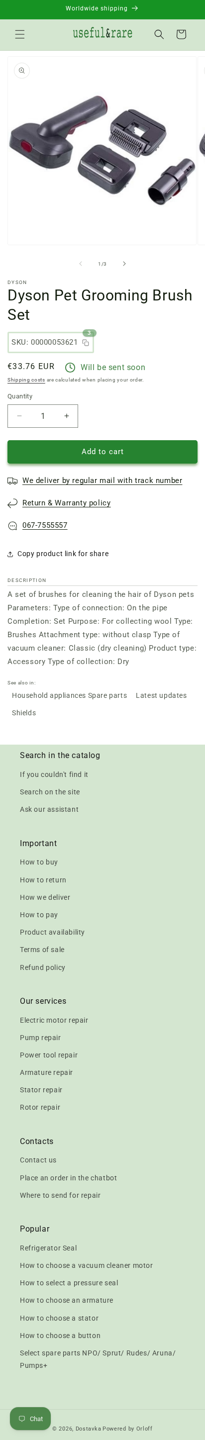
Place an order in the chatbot (68, 1178)
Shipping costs (26, 380)
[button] (20, 34)
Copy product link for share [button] (62, 554)
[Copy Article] (85, 342)
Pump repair (40, 1038)
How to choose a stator (59, 1318)
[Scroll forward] (124, 264)
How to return (43, 880)
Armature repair (46, 1072)
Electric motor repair (54, 1020)
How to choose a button (60, 1336)
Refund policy (43, 967)
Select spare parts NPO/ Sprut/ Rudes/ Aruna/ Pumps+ (98, 1359)
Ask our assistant (49, 809)
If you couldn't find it (54, 774)
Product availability (52, 932)
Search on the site (50, 792)
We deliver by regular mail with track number (102, 480)
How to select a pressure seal (69, 1283)
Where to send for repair (60, 1195)
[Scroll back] (81, 264)
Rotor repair (40, 1107)
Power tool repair (49, 1055)
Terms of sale (42, 950)
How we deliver (45, 897)
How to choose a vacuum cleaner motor (86, 1265)
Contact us (38, 1160)
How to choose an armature (66, 1300)
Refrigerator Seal (48, 1248)
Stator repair (41, 1090)
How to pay (39, 915)
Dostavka (89, 1429)
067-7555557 (45, 525)
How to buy (39, 862)
